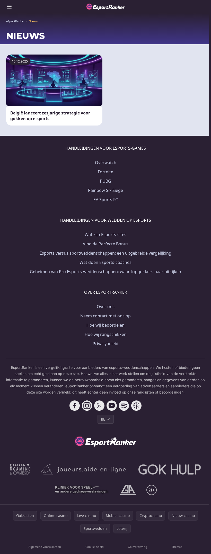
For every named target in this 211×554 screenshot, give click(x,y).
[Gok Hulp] (169, 469)
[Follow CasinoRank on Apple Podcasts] (136, 405)
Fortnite (105, 172)
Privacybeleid (105, 343)
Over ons (106, 306)
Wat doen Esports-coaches (105, 262)
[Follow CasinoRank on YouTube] (112, 405)
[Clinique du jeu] (81, 490)
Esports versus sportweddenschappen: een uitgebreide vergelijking (105, 253)
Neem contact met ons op (105, 316)
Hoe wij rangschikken (106, 334)
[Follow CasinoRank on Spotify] (124, 405)
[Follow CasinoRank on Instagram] (87, 405)
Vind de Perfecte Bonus (105, 244)
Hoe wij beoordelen (105, 325)
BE (103, 419)
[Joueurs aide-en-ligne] (84, 469)
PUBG (105, 181)
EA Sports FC (105, 199)
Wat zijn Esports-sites (105, 234)
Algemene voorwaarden (45, 547)
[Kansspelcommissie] (20, 469)
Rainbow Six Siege (105, 190)
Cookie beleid (94, 547)
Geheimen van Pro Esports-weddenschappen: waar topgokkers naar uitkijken (105, 271)
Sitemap (177, 547)
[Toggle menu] (9, 7)
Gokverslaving (137, 547)
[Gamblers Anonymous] (128, 490)
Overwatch (105, 162)
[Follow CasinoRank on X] (99, 405)
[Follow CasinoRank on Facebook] (74, 405)
